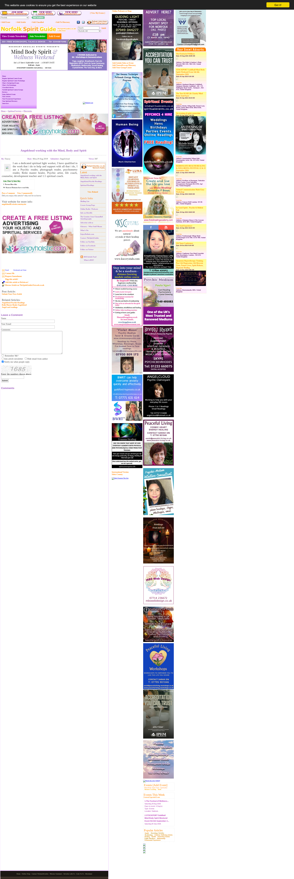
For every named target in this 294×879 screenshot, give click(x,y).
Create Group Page (87, 205)
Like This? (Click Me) (11, 181)
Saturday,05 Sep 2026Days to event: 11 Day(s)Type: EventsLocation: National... (157, 821)
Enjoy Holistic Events (9, 94)
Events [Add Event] (155, 785)
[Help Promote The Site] (120, 478)
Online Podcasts (118, 11)
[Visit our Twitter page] (83, 23)
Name (3, 318)
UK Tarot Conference (184, 243)
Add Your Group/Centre (122, 68)
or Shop (128, 11)
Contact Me (9, 273)
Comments (5, 330)
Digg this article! (11, 279)
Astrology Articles (157, 833)
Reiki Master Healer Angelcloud (14, 305)
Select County (117, 474)
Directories (28, 111)
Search (104, 28)
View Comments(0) (24, 193)
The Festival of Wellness (185, 54)
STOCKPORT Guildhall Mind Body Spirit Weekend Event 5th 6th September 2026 (190, 72)
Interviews (5, 103)
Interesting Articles (164, 836)
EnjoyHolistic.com (87, 234)
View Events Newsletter (14, 36)
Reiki (159, 789)
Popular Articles (153, 830)
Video (124, 63)
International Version (120, 472)
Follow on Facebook (87, 246)
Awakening (149, 835)
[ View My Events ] (97, 13)
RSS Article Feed (90, 257)
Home (4, 76)
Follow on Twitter (87, 249)
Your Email (6, 324)
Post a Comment (8, 193)
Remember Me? (11, 356)
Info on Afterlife (86, 213)
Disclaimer (88, 874)
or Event (130, 63)
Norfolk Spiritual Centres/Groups (12, 90)
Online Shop (26, 874)
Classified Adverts (8, 87)
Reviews (5, 92)
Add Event (54, 36)
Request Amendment (13, 276)
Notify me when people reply (17, 362)
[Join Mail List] (88, 102)
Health (153, 836)
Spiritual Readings (87, 185)
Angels (147, 833)
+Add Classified (37, 22)
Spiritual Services (14, 111)
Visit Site (179, 83)
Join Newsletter (37, 36)
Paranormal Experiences (153, 840)
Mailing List (84, 201)
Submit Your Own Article (12, 294)
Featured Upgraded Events (152, 797)
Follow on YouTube (87, 242)
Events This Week (154, 794)
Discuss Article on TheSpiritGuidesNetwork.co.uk (24, 285)
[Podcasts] (97, 24)
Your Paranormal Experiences (11, 99)
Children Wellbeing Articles (163, 835)
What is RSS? (89, 260)
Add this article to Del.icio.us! (16, 282)
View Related (93, 192)
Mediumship (161, 838)
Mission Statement (56, 874)
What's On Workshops (9, 85)
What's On (84, 230)
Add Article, (117, 63)
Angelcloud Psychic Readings (91, 181)
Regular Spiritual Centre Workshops (13, 81)
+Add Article (21, 22)
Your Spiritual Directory (9, 101)
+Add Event (5, 22)
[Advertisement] (53, 139)
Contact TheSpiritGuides (89, 238)
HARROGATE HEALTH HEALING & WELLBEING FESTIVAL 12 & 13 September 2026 (190, 168)
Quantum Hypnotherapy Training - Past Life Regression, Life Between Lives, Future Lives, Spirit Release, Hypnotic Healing (190, 264)
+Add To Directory (62, 22)
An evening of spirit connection (188, 113)
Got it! (277, 5)
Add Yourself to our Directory (124, 65)
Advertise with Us (69, 874)
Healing (147, 836)
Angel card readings (10, 307)
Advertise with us (86, 223)
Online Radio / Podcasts (89, 209)
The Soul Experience (184, 226)
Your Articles (6, 96)
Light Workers (150, 838)
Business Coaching (150, 789)
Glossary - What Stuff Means (91, 226)
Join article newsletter (13, 359)
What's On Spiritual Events (10, 83)
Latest (83, 172)
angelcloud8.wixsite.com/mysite (14, 204)
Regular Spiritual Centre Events (12, 78)
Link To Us (80, 874)
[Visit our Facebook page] (78, 23)
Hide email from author (37, 359)
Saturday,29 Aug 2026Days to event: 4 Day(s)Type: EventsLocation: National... (157, 804)
